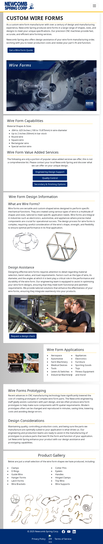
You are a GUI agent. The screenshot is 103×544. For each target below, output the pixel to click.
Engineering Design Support (50, 171)
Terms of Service (63, 538)
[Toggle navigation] (94, 5)
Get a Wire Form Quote (21, 50)
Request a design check (23, 336)
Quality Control (50, 178)
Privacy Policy (38, 538)
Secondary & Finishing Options (50, 184)
